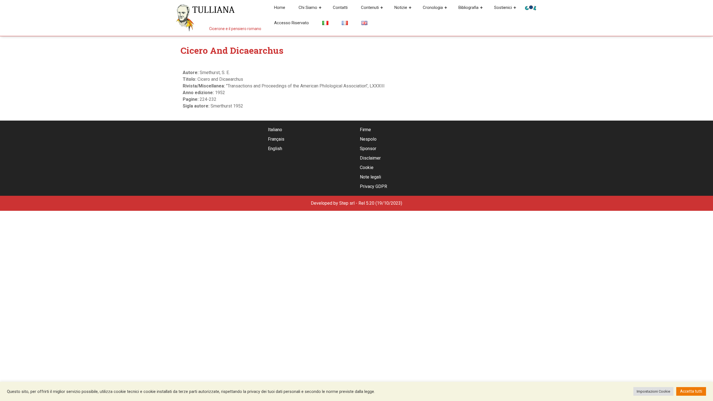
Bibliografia (468, 7)
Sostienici (503, 7)
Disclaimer (370, 158)
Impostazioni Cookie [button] (653, 391)
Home (279, 7)
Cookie (366, 167)
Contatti (340, 7)
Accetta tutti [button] (691, 391)
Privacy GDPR (373, 186)
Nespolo (368, 139)
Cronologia (433, 7)
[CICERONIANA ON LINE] (530, 7)
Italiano (275, 129)
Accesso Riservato (291, 22)
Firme (365, 129)
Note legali (370, 177)
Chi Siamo (308, 7)
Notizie (400, 7)
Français (276, 139)
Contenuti (370, 7)
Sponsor (368, 148)
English (275, 148)
